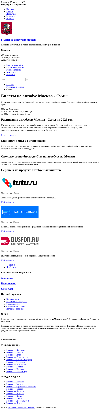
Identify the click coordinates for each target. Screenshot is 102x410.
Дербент (11, 267)
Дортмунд (11, 14)
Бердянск (10, 16)
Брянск (10, 265)
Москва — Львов (14, 403)
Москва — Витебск (15, 394)
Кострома (10, 9)
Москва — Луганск (15, 391)
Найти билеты (7, 202)
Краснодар (7, 288)
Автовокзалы (12, 72)
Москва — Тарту (14, 398)
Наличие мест (12, 299)
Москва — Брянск (14, 367)
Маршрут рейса (13, 304)
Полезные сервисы (15, 309)
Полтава (10, 18)
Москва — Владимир (16, 364)
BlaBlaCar (10, 74)
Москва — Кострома (15, 350)
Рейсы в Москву (13, 70)
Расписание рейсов (15, 87)
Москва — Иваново (15, 369)
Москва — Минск (14, 384)
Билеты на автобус (14, 65)
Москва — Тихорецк (15, 362)
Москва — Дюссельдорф (17, 401)
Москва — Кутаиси (15, 396)
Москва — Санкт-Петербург (19, 359)
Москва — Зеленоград (16, 371)
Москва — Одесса (14, 389)
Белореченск (8, 283)
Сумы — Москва (8, 135)
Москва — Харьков (15, 382)
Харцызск (7, 278)
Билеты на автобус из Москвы (18, 39)
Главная (10, 84)
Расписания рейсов (15, 67)
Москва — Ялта (13, 355)
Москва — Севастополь (17, 357)
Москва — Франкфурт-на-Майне (21, 386)
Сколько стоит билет (15, 306)
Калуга (9, 11)
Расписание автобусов (16, 302)
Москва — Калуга (14, 352)
